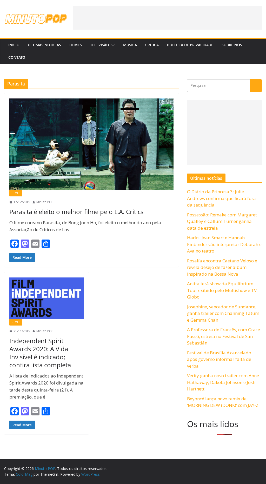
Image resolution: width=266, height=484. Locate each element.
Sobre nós (232, 44)
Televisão (99, 44)
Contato (16, 57)
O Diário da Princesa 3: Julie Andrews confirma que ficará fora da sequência (221, 198)
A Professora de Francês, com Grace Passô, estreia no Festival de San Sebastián (223, 336)
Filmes (75, 44)
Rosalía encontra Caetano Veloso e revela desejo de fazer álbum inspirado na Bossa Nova (222, 267)
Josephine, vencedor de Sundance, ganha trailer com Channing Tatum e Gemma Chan (223, 313)
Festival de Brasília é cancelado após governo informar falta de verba (219, 359)
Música (130, 44)
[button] (112, 45)
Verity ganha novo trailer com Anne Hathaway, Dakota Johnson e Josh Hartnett (223, 382)
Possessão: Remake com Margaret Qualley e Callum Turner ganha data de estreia (222, 221)
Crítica (152, 44)
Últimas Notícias (44, 44)
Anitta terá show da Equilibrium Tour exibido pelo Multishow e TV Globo (222, 290)
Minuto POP (45, 202)
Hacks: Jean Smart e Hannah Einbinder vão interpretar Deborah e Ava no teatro (224, 244)
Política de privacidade (190, 44)
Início (13, 44)
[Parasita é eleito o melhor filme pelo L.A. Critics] (91, 144)
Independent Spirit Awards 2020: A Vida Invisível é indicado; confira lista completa (40, 352)
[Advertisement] (167, 18)
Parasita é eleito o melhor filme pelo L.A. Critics (76, 211)
